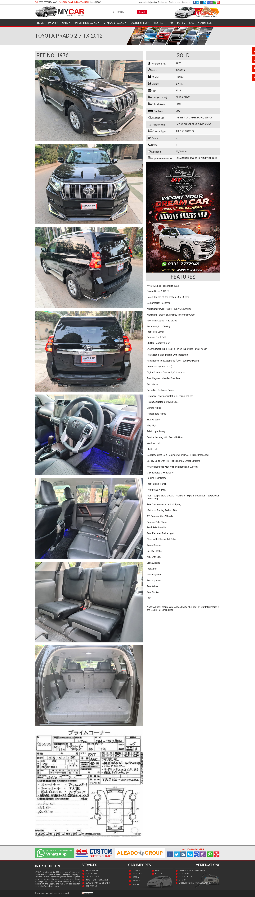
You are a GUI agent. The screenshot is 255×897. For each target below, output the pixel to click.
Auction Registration (159, 2)
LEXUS (158, 871)
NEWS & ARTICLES (93, 874)
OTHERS (158, 874)
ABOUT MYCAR (92, 871)
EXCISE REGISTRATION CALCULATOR (194, 883)
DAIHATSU (137, 881)
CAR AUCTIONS (92, 877)
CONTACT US (91, 886)
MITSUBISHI (137, 874)
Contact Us (186, 2)
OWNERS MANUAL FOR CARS (97, 883)
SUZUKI (136, 884)
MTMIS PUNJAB (185, 877)
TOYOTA (136, 871)
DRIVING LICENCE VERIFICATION (192, 871)
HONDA (136, 877)
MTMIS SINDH (184, 874)
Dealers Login (174, 2)
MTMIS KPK (183, 880)
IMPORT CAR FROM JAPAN (97, 880)
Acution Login (144, 2)
